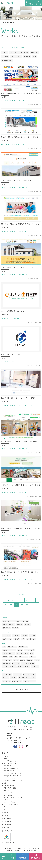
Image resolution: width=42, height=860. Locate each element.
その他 (12, 362)
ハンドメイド (16, 681)
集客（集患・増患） (10, 788)
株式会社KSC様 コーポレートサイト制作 (18, 398)
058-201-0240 (16, 740)
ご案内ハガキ (23, 647)
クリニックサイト (26, 188)
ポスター (32, 657)
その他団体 (24, 52)
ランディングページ (28, 663)
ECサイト (35, 667)
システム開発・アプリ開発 (20, 621)
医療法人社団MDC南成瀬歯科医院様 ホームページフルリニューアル (21, 224)
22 (22, 605)
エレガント (17, 674)
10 (27, 600)
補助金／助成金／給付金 (12, 804)
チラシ (16, 660)
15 (33, 600)
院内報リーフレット (9, 650)
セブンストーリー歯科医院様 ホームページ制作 (20, 485)
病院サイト (21, 144)
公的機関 (5, 56)
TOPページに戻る (21, 689)
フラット (26, 681)
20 (11, 605)
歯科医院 (27, 56)
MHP (5, 758)
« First (6, 600)
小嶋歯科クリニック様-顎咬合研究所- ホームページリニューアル (21, 528)
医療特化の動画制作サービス (13, 768)
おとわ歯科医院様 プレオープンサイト (17, 267)
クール (33, 674)
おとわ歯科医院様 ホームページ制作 (16, 180)
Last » (21, 610)
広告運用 (15, 628)
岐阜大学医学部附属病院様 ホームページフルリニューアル (21, 137)
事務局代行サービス (10, 766)
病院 (34, 56)
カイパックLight (9, 778)
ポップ (33, 681)
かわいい (26, 674)
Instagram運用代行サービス (13, 776)
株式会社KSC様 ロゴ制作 (12, 354)
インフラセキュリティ (11, 802)
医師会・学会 (16, 56)
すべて (4, 52)
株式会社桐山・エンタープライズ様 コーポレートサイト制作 (21, 572)
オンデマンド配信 (22, 653)
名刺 (4, 647)
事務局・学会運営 (8, 624)
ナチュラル (6, 681)
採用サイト (16, 663)
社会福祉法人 (7, 60)
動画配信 (27, 624)
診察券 (5, 657)
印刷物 (17, 318)
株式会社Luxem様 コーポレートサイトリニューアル (21, 93)
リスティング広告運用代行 (12, 773)
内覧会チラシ (12, 647)
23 (27, 605)
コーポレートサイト (27, 101)
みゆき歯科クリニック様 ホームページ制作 (19, 441)
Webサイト (14, 101)
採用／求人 (7, 790)
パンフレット (7, 660)
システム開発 (8, 795)
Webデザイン (8, 793)
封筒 (15, 657)
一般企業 (34, 52)
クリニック (14, 52)
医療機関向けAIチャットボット (14, 780)
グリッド (6, 678)
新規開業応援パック (10, 771)
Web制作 (5, 97)
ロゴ (11, 318)
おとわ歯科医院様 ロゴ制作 (12, 311)
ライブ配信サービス (10, 761)
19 (5, 605)
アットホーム (7, 674)
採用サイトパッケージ (11, 763)
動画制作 (19, 624)
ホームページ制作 (9, 785)
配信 (31, 653)
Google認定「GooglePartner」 (11, 842)
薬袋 (10, 657)
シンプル (14, 678)
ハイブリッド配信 (8, 653)
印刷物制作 (5, 315)
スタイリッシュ (24, 678)
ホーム (4, 22)
